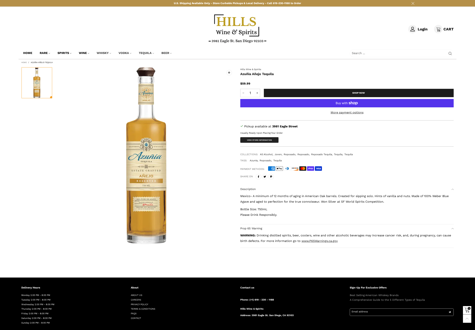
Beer (165, 53)
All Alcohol (266, 154)
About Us (136, 295)
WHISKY (103, 53)
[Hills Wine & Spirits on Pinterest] (252, 325)
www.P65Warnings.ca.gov (320, 241)
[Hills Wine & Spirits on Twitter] (247, 325)
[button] (243, 93)
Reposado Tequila (321, 154)
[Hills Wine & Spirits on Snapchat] (263, 325)
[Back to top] (467, 318)
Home (27, 53)
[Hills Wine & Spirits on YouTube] (268, 325)
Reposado (289, 154)
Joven (278, 154)
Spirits (63, 53)
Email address (360, 311)
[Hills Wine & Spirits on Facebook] (241, 325)
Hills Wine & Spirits (250, 69)
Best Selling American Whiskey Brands (374, 295)
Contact (136, 318)
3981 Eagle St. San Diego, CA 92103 (273, 315)
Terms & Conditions (143, 309)
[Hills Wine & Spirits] (237, 28)
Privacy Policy (139, 304)
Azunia (254, 160)
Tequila (338, 154)
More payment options (347, 112)
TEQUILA (145, 53)
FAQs (134, 313)
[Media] (229, 72)
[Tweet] (265, 176)
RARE (44, 53)
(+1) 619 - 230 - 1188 (261, 299)
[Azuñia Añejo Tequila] (146, 155)
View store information (259, 140)
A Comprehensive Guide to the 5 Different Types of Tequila (387, 299)
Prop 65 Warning (251, 228)
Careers (136, 299)
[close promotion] (413, 3)
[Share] (258, 176)
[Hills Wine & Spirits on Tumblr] (257, 325)
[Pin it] (271, 176)
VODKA (124, 53)
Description (248, 189)
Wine (83, 53)
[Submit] (450, 53)
